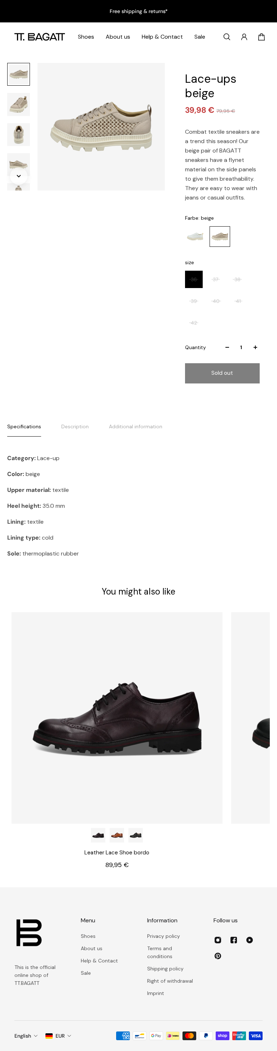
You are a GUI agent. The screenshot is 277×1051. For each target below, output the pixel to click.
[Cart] (261, 37)
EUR (60, 1036)
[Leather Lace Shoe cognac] (117, 835)
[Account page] (244, 37)
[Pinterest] (218, 956)
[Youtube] (250, 940)
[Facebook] (234, 940)
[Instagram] (218, 940)
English (22, 1036)
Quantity (195, 347)
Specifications (24, 426)
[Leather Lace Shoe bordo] (117, 718)
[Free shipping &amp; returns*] (138, 11)
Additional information (135, 426)
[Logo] (39, 36)
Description (75, 426)
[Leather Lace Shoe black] (135, 835)
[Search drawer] (227, 37)
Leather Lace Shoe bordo (116, 852)
